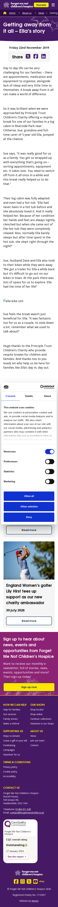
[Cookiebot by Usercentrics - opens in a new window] (41, 387)
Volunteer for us (11, 754)
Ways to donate (11, 735)
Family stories (10, 718)
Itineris (35, 900)
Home (12, 12)
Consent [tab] (10, 396)
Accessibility (9, 776)
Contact (34, 745)
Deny (29, 517)
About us (27, 12)
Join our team (37, 740)
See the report (16, 856)
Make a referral (11, 723)
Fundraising (9, 745)
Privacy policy (10, 766)
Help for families (11, 709)
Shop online (36, 714)
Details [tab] (29, 396)
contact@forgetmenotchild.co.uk (27, 812)
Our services (9, 714)
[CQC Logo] (15, 826)
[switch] (49, 461)
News (41, 12)
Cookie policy (10, 771)
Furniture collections (40, 718)
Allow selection (29, 506)
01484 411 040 (23, 809)
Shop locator (37, 709)
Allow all (29, 496)
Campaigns (9, 749)
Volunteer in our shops (42, 723)
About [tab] (47, 396)
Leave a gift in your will (15, 740)
